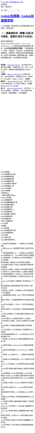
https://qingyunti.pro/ (13, 65)
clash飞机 (20, 2)
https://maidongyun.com (15, 81)
